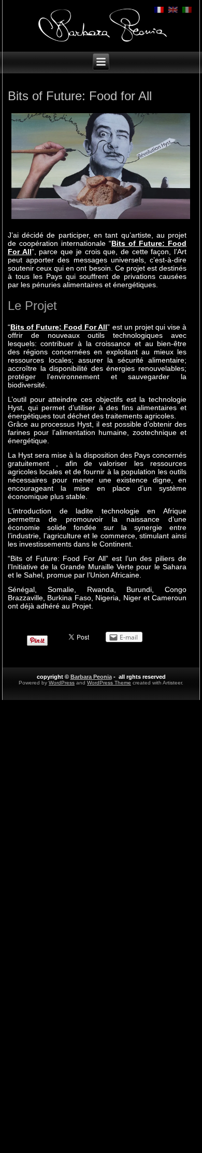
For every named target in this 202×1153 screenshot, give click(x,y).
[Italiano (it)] (187, 9)
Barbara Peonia (91, 677)
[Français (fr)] (159, 9)
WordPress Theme (109, 682)
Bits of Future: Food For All (59, 327)
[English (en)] (173, 9)
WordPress (62, 682)
